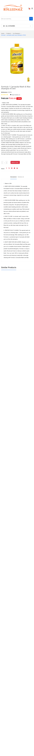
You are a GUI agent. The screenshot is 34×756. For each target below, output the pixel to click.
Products (8, 33)
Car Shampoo (16, 33)
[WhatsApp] (14, 168)
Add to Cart (15, 162)
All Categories (10, 26)
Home (2, 33)
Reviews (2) (21, 177)
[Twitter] (9, 168)
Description (13, 177)
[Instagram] (17, 168)
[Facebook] (6, 168)
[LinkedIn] (12, 168)
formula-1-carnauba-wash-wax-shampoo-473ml (13, 35)
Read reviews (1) (16, 94)
